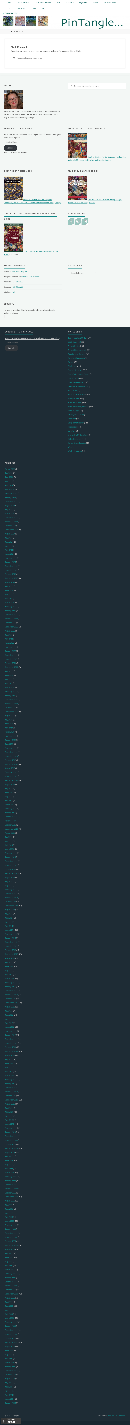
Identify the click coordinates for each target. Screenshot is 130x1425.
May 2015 (9, 885)
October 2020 (10, 707)
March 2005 (9, 1362)
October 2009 (10, 1144)
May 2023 (9, 594)
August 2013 (10, 958)
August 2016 (10, 833)
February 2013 (11, 982)
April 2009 (9, 1168)
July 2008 (8, 1205)
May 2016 (9, 841)
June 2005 (9, 1350)
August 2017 (10, 784)
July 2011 (8, 1059)
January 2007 (10, 1277)
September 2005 (11, 1342)
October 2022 (10, 623)
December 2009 (11, 1136)
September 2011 (11, 1051)
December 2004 (11, 1370)
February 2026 (11, 493)
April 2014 (9, 926)
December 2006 (11, 1282)
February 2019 (11, 748)
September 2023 (11, 578)
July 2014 (8, 914)
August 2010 (10, 1104)
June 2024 (9, 542)
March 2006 (9, 1318)
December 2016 (11, 817)
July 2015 (8, 881)
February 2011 (11, 1079)
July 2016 (8, 837)
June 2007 (9, 1257)
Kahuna (110, 1415)
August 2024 (10, 534)
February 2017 (11, 808)
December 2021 (11, 655)
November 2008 (11, 1189)
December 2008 (11, 1184)
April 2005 (9, 1358)
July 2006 (8, 1302)
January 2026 (10, 497)
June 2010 (9, 1112)
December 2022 (11, 614)
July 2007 (8, 1253)
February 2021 (11, 691)
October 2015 (10, 869)
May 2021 (9, 679)
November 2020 (11, 703)
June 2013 (9, 966)
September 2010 (11, 1100)
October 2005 (10, 1338)
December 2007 (11, 1233)
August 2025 (10, 505)
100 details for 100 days (77, 338)
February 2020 (11, 736)
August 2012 (10, 1007)
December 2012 (11, 990)
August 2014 (10, 910)
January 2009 (10, 1180)
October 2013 (10, 950)
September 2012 (11, 1003)
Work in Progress (75, 451)
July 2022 (8, 635)
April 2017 (9, 800)
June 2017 (9, 792)
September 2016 (11, 829)
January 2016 (10, 857)
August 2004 (10, 1378)
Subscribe (11, 148)
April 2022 (9, 639)
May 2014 (9, 922)
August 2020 (10, 716)
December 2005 (11, 1330)
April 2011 (9, 1071)
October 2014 (10, 901)
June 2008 (9, 1209)
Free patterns (73, 398)
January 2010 (10, 1132)
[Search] (43, 8)
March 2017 (9, 804)
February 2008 (11, 1225)
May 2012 (9, 1019)
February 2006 (11, 1322)
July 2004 (8, 1383)
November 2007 (11, 1237)
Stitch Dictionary (75, 439)
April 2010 (9, 1120)
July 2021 (8, 671)
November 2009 (11, 1140)
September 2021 (11, 667)
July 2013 (8, 962)
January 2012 (10, 1035)
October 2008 (10, 1193)
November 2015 (11, 865)
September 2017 (11, 780)
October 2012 (10, 998)
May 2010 (9, 1116)
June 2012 (9, 1015)
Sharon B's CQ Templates (78, 435)
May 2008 (9, 1213)
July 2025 (8, 509)
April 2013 (9, 974)
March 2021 (9, 687)
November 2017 (11, 776)
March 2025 (9, 513)
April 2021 (9, 683)
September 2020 (11, 711)
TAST (14, 292)
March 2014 (9, 930)
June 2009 (9, 1160)
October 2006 (10, 1290)
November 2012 (11, 994)
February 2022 (11, 647)
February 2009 (11, 1176)
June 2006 (9, 1306)
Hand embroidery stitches (78, 406)
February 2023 (11, 606)
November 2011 (11, 1043)
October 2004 (10, 1374)
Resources (72, 427)
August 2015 (10, 877)
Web (70, 447)
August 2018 (10, 768)
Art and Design (74, 346)
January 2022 (10, 651)
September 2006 (11, 1294)
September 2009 (11, 1148)
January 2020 (10, 740)
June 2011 (9, 1063)
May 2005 (9, 1354)
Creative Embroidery (76, 382)
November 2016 (11, 821)
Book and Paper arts (76, 358)
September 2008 (11, 1197)
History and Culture (76, 414)
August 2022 (10, 631)
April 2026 (9, 485)
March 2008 (9, 1221)
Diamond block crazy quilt (78, 386)
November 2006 (11, 1285)
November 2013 (11, 946)
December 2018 (11, 752)
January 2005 (10, 1366)
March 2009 (9, 1172)
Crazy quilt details (75, 370)
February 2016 (11, 853)
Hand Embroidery (75, 402)
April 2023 (9, 598)
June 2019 (9, 744)
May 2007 (9, 1261)
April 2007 (9, 1265)
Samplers (71, 431)
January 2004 (10, 1403)
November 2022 (11, 618)
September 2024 (11, 530)
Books (70, 362)
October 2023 (10, 574)
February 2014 (11, 934)
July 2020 (8, 720)
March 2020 (9, 732)
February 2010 (11, 1128)
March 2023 (9, 602)
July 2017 (8, 788)
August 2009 (10, 1152)
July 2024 (8, 538)
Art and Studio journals (77, 350)
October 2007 (10, 1241)
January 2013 (10, 986)
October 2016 (10, 825)
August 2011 (10, 1055)
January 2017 (10, 812)
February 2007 (11, 1273)
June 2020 (9, 724)
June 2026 (9, 477)
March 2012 (9, 1027)
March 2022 (9, 643)
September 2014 (11, 905)
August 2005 (10, 1346)
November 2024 (11, 521)
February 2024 (11, 558)
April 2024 (9, 550)
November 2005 (11, 1334)
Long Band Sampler (76, 423)
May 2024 (9, 546)
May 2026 (9, 481)
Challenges (72, 366)
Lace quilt (72, 419)
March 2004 (9, 1399)
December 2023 (11, 566)
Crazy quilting (73, 378)
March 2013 (9, 978)
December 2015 (11, 861)
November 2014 (11, 897)
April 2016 (9, 845)
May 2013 (9, 970)
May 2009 (9, 1164)
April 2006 (9, 1314)
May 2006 (9, 1310)
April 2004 (9, 1395)
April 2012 (9, 1023)
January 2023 (10, 610)
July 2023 (8, 586)
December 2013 (11, 942)
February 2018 (11, 772)
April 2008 (9, 1217)
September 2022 (11, 627)
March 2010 (9, 1124)
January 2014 (10, 938)
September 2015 (11, 873)
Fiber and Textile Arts (76, 394)
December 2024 (11, 517)
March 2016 (9, 849)
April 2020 (9, 728)
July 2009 (8, 1156)
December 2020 (11, 699)
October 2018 (10, 760)
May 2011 (9, 1067)
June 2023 (9, 590)
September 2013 (11, 954)
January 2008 (10, 1229)
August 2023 (10, 582)
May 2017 (9, 796)
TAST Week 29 (17, 282)
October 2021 (10, 663)
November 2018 (11, 756)
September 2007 (11, 1245)
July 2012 (8, 1011)
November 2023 (11, 570)
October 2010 (10, 1096)
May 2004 (9, 1391)
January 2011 (10, 1083)
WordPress (120, 1415)
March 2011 (9, 1075)
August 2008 (10, 1201)
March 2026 (9, 489)
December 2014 (11, 893)
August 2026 (10, 469)
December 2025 (11, 501)
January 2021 (10, 695)
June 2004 (9, 1387)
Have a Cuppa (73, 410)
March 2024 (9, 554)
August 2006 (10, 1298)
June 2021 (9, 675)
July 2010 (8, 1108)
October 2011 (10, 1047)
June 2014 (9, 918)
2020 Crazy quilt (74, 342)
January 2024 (10, 562)
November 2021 (11, 659)
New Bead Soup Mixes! (21, 271)
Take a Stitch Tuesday (77, 443)
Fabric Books (73, 390)
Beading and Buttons (76, 354)
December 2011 (11, 1039)
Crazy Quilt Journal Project (79, 374)
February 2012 (11, 1031)
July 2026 (8, 473)
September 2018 (11, 764)
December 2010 (11, 1087)
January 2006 (10, 1326)
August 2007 (10, 1249)
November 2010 (11, 1091)
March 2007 (9, 1269)
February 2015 (11, 889)
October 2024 (10, 525)
